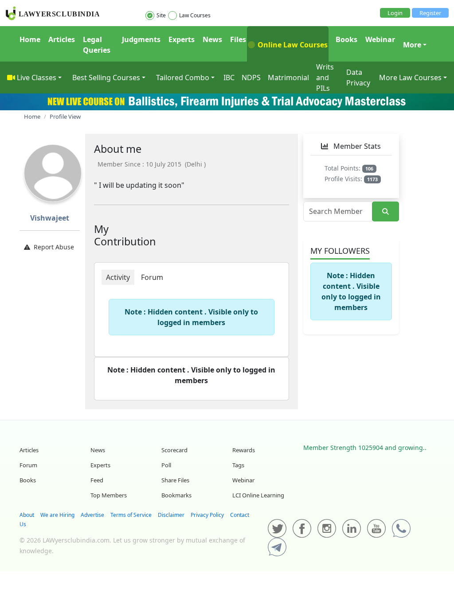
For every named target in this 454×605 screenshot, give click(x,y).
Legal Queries (96, 45)
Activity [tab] (118, 277)
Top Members (108, 495)
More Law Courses (410, 77)
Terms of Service (131, 515)
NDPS (251, 77)
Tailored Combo (182, 77)
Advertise (92, 515)
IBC (229, 77)
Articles (61, 39)
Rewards (243, 450)
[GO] (385, 211)
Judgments (141, 39)
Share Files (175, 480)
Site (161, 15)
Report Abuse (54, 247)
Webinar (380, 39)
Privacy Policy (207, 515)
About (27, 515)
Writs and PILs (325, 77)
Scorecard (174, 450)
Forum (28, 465)
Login (395, 13)
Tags (238, 465)
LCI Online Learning (258, 495)
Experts (181, 39)
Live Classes (36, 77)
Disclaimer (171, 515)
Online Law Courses (292, 45)
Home (30, 39)
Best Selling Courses (106, 77)
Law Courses (195, 15)
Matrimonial (288, 77)
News (212, 39)
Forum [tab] (152, 277)
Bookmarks (176, 495)
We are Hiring (57, 515)
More (412, 45)
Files (238, 39)
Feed (96, 480)
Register (430, 13)
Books (346, 39)
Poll (166, 465)
